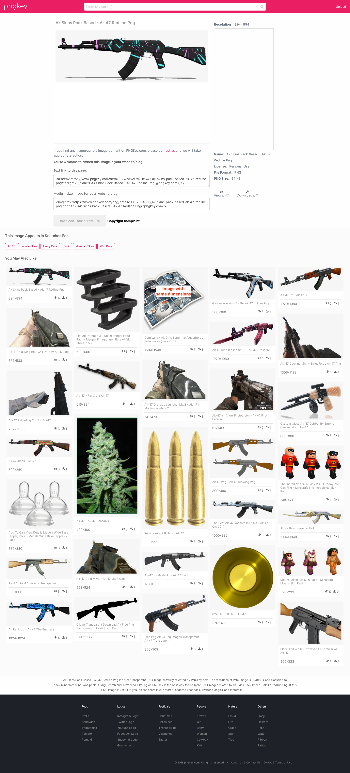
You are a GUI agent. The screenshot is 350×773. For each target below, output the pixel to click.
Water (262, 733)
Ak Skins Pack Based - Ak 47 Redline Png (37, 289)
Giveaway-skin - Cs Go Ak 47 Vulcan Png (240, 303)
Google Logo (125, 745)
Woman (202, 733)
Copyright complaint (123, 221)
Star (231, 733)
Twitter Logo (125, 722)
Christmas (165, 716)
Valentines (165, 733)
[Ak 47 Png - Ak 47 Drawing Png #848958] (242, 458)
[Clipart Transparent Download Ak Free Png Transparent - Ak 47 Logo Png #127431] (107, 609)
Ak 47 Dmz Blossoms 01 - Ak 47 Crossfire (241, 350)
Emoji (261, 716)
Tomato (87, 733)
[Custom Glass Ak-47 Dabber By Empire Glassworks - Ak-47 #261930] (311, 401)
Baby (200, 727)
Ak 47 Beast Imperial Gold (298, 528)
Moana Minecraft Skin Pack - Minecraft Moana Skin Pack (306, 581)
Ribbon (262, 739)
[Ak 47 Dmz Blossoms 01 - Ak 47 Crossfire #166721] (242, 334)
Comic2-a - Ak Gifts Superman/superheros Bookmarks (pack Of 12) (173, 339)
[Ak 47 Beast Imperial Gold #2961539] (311, 517)
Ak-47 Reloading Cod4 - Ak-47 (30, 420)
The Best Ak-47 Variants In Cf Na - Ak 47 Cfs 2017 (240, 524)
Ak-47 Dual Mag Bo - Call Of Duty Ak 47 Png (39, 351)
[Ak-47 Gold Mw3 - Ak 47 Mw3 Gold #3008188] (107, 557)
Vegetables (89, 727)
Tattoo (262, 745)
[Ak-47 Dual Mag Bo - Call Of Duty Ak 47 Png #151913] (39, 328)
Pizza (85, 716)
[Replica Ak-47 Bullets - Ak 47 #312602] (175, 478)
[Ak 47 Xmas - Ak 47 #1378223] (39, 448)
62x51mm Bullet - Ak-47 (229, 614)
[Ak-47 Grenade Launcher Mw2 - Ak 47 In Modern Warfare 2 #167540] (175, 380)
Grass (232, 727)
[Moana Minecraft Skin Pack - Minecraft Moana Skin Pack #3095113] (311, 561)
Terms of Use (283, 762)
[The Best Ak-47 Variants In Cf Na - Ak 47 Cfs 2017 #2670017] (242, 509)
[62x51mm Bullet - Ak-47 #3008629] (242, 577)
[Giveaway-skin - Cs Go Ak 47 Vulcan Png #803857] (242, 283)
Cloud (232, 716)
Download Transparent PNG (80, 221)
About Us (237, 762)
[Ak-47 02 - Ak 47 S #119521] (311, 279)
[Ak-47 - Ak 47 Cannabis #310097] (107, 465)
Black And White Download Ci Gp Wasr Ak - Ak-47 (310, 650)
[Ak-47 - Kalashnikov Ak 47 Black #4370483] (175, 561)
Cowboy (202, 739)
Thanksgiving (168, 727)
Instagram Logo (127, 716)
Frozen (201, 716)
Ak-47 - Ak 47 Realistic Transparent (33, 583)
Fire (230, 722)
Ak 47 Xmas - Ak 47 (22, 461)
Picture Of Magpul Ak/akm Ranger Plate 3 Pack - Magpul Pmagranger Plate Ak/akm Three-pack (104, 339)
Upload (341, 7)
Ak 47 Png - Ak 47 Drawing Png (233, 482)
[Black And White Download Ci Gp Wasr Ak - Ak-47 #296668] (311, 623)
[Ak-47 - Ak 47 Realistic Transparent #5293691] (39, 568)
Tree (231, 739)
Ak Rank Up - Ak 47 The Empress (31, 629)
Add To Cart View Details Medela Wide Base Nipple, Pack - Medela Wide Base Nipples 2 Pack (38, 536)
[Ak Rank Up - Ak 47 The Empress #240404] (39, 613)
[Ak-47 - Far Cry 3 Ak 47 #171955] (107, 376)
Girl (199, 722)
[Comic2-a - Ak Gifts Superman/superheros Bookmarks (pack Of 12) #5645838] (175, 300)
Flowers (263, 722)
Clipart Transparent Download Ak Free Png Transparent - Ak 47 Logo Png (105, 626)
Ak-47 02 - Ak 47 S (293, 295)
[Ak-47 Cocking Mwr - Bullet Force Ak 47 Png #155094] (311, 336)
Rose (261, 727)
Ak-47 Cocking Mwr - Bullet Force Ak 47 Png (310, 363)
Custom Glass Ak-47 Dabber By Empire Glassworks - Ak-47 (307, 425)
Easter (163, 739)
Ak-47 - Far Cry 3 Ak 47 (92, 395)
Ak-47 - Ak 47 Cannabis (92, 521)
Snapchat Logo (127, 739)
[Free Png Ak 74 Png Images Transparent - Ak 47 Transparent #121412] (175, 613)
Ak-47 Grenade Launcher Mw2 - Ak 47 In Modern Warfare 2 (172, 406)
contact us (167, 150)
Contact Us (253, 762)
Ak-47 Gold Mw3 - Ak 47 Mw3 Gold (101, 578)
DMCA (268, 762)
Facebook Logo (127, 733)
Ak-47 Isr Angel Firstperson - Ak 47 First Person (239, 417)
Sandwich (88, 722)
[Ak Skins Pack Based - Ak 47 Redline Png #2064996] (39, 276)
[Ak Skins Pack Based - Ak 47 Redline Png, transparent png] (131, 56)
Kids (200, 745)
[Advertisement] (116, 112)
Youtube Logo (126, 727)
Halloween (165, 722)
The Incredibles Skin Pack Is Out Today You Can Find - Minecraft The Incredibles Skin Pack (309, 487)
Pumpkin (87, 739)
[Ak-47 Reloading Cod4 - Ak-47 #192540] (39, 393)
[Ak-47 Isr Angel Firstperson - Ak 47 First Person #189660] (242, 390)
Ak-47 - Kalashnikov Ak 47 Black (166, 575)
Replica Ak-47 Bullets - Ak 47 (164, 533)
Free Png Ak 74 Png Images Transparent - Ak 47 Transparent (172, 638)
